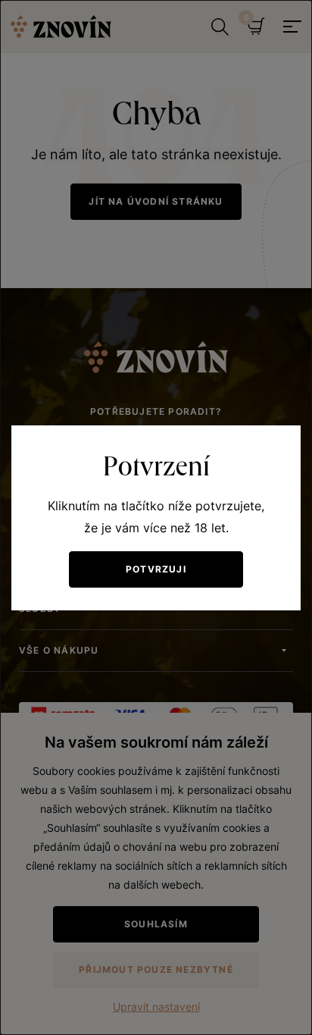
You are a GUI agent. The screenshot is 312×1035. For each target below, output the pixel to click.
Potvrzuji (156, 569)
